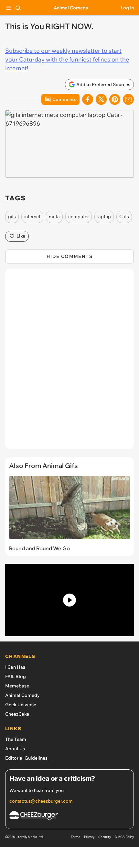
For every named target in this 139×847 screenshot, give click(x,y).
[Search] (18, 7)
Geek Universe (20, 705)
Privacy (89, 837)
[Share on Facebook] (87, 99)
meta (54, 216)
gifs (12, 216)
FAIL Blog (15, 676)
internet (32, 216)
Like (20, 236)
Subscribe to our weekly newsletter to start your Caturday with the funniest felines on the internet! (67, 59)
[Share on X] (101, 99)
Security (104, 837)
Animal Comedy (71, 8)
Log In (127, 8)
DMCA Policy (124, 837)
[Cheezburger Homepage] (69, 816)
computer (78, 216)
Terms (75, 837)
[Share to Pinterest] (114, 99)
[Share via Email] (128, 99)
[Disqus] (69, 362)
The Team (15, 739)
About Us (15, 749)
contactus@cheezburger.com (41, 801)
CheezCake (17, 714)
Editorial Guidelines (26, 758)
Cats (124, 216)
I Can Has (15, 667)
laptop (104, 216)
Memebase (17, 686)
